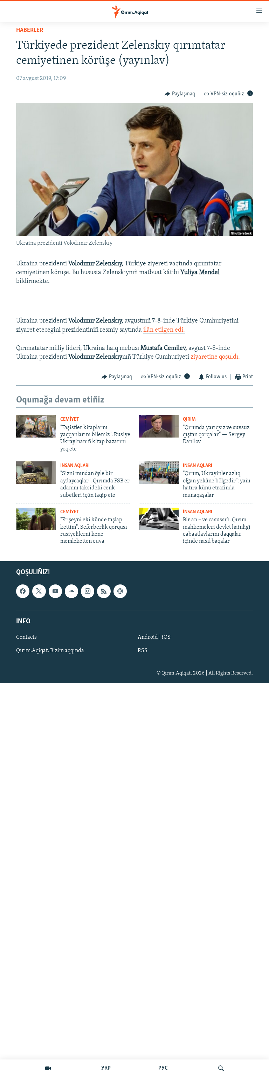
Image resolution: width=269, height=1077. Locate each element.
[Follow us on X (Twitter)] (39, 591)
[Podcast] (120, 591)
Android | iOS (154, 637)
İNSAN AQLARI (75, 465)
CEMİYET (69, 419)
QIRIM (189, 419)
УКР (106, 1068)
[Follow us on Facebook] (22, 591)
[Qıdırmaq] (221, 1068)
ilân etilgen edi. (164, 330)
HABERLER (29, 30)
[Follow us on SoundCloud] (71, 591)
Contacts (26, 637)
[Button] (180, 94)
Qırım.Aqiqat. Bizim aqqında (50, 650)
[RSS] (103, 591)
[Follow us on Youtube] (55, 591)
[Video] (47, 1068)
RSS (142, 650)
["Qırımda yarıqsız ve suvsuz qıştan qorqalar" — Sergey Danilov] (159, 426)
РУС (163, 1068)
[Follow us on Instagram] (87, 591)
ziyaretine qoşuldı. (215, 357)
